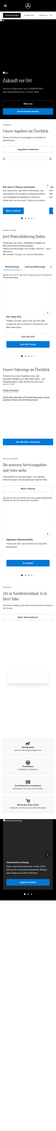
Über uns (28, 103)
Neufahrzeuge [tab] (12, 266)
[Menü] (5, 5)
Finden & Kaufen (11, 390)
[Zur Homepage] (28, 6)
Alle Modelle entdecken (28, 441)
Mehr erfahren (28, 488)
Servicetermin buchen (28, 111)
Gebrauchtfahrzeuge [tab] (35, 266)
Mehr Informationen (28, 617)
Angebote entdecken (28, 149)
